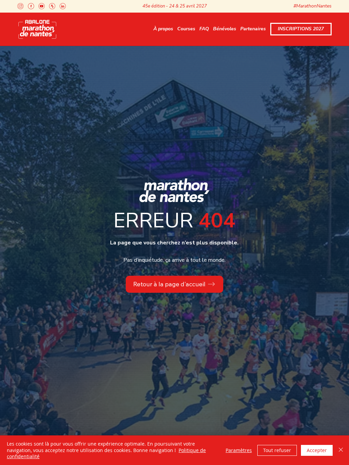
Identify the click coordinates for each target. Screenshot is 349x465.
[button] (163, 29)
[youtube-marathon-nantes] (42, 6)
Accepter (317, 450)
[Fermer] (341, 450)
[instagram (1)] (20, 6)
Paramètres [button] (239, 450)
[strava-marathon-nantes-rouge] (52, 6)
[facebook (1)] (31, 6)
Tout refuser (277, 450)
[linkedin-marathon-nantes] (63, 6)
